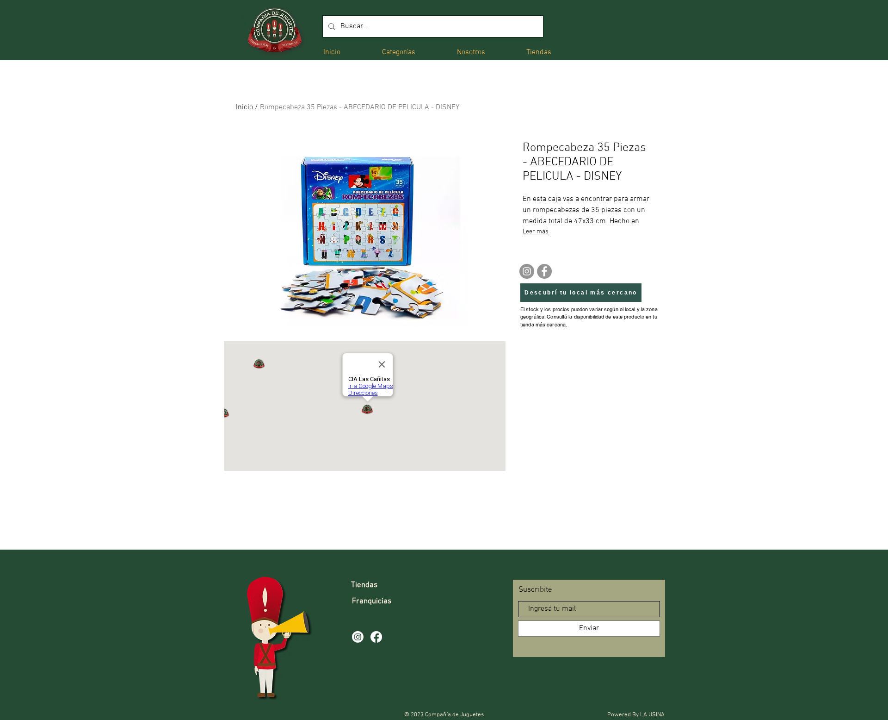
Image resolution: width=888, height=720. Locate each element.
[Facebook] (544, 271)
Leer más (536, 232)
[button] (398, 51)
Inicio (244, 107)
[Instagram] (526, 271)
